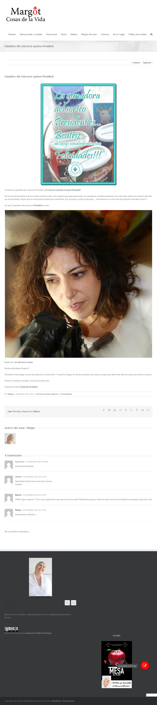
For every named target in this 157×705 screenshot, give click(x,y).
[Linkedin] (115, 410)
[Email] (148, 410)
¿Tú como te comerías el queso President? (62, 190)
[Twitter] (109, 410)
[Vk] (142, 410)
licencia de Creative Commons (38, 633)
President (38, 205)
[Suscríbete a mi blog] (145, 665)
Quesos (54, 394)
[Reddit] (120, 410)
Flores (48, 394)
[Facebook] (104, 410)
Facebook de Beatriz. (29, 387)
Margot (11, 394)
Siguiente (147, 62)
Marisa (18, 510)
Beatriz (18, 495)
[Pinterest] (137, 410)
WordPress (56, 701)
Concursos (40, 394)
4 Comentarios (66, 394)
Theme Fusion (68, 701)
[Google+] (131, 410)
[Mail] (73, 602)
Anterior (136, 62)
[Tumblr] (126, 410)
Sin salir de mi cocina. (23, 362)
